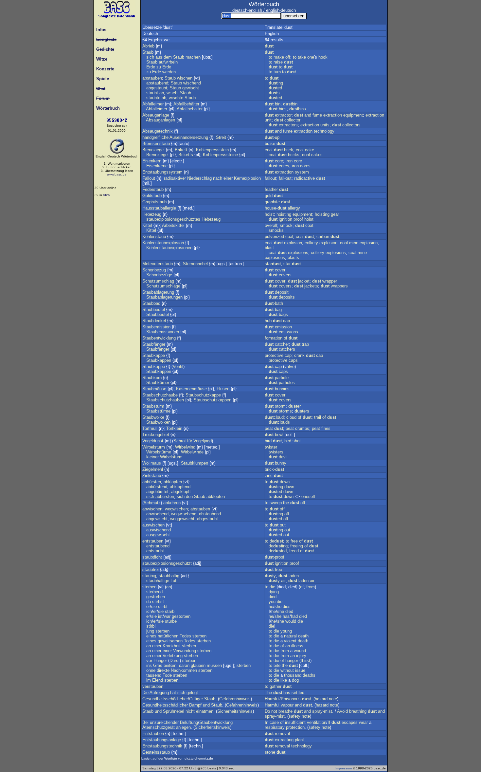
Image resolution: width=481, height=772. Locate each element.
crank (299, 355)
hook (323, 57)
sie (154, 606)
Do (267, 711)
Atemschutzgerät (158, 727)
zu (158, 66)
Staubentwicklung (159, 338)
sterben (149, 586)
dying (274, 591)
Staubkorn (152, 377)
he (271, 606)
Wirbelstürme (158, 452)
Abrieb (148, 46)
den (189, 496)
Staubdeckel (154, 320)
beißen (170, 665)
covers (285, 274)
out (283, 525)
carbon (322, 236)
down (285, 481)
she (278, 606)
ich (149, 611)
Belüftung (189, 722)
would (290, 621)
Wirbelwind (185, 447)
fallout (270, 178)
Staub (147, 52)
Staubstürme (158, 411)
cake (309, 149)
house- (275, 208)
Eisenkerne (157, 165)
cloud (274, 417)
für (189, 440)
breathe (285, 711)
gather (275, 686)
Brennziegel (153, 149)
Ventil (178, 366)
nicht (190, 711)
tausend (153, 675)
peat (269, 428)
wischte (176, 97)
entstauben (152, 541)
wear (363, 722)
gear (335, 214)
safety (294, 716)
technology (324, 131)
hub (268, 320)
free (294, 541)
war (167, 616)
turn (277, 71)
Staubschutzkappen (212, 399)
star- (292, 263)
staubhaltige (157, 580)
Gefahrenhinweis (235, 698)
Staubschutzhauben (165, 399)
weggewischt (182, 518)
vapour (287, 705)
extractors (288, 124)
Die (145, 692)
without (287, 670)
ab (161, 92)
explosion (293, 242)
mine (353, 242)
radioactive (304, 178)
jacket (304, 281)
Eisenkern (151, 160)
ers (301, 411)
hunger (291, 660)
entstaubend (157, 545)
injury (301, 655)
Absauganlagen (160, 120)
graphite (272, 201)
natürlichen (168, 636)
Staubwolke (153, 417)
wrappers (339, 286)
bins (283, 108)
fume (317, 115)
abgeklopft (181, 491)
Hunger (160, 660)
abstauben (152, 78)
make (279, 57)
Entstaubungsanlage (161, 739)
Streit (221, 137)
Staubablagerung (158, 292)
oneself (308, 496)
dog (295, 680)
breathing (357, 711)
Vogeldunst (152, 440)
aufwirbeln (168, 62)
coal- (274, 149)
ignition (285, 219)
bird (268, 440)
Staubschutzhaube (160, 395)
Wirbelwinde (192, 452)
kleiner (152, 456)
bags (283, 314)
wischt (173, 92)
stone (270, 752)
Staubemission (156, 326)
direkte (163, 670)
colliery (311, 242)
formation (273, 338)
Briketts (185, 154)
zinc (269, 475)
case (274, 722)
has (286, 616)
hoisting (283, 214)
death (303, 636)
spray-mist (322, 711)
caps (293, 360)
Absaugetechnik (157, 131)
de (276, 541)
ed (275, 87)
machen (193, 57)
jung (150, 631)
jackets (311, 286)
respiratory (275, 727)
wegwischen (176, 508)
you (272, 601)
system (302, 172)
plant (299, 739)
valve (289, 366)
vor (149, 660)
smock (286, 225)
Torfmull (149, 428)
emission (283, 326)
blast (269, 247)
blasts (293, 257)
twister (271, 447)
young (286, 631)
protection (295, 727)
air (283, 580)
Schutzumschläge (163, 286)
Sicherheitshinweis (235, 711)
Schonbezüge (159, 274)
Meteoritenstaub (157, 263)
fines (325, 428)
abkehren (172, 502)
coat (309, 225)
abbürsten (151, 481)
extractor (283, 115)
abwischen (152, 508)
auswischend (158, 529)
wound (300, 650)
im (148, 680)
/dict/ (106, 195)
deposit (282, 292)
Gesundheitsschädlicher (165, 698)
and (307, 115)
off (287, 57)
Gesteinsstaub (156, 752)
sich (150, 57)
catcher (282, 344)
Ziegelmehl (152, 469)
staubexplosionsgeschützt (167, 563)
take (302, 57)
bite (277, 665)
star (273, 263)
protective (274, 355)
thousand (292, 675)
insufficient (295, 722)
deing (278, 545)
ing (276, 83)
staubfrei (150, 569)
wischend (192, 83)
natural (290, 636)
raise (278, 62)
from (310, 586)
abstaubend (157, 83)
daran (184, 665)
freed (294, 550)
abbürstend (156, 486)
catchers (287, 349)
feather (271, 189)
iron (289, 160)
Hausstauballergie (159, 208)
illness (297, 645)
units (325, 124)
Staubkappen (158, 360)
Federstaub (153, 189)
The (268, 692)
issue (300, 670)
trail (317, 417)
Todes (185, 636)
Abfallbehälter (186, 103)
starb (169, 611)
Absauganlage (155, 115)
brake (270, 143)
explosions (298, 252)
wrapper (329, 281)
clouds (279, 422)
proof (298, 219)
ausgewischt (158, 534)
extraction (332, 115)
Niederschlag (199, 178)
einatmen (204, 711)
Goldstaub (152, 195)
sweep (276, 502)
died (272, 596)
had (294, 616)
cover (280, 269)
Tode (167, 675)
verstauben (152, 686)
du (148, 601)
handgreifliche (155, 137)
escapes (350, 722)
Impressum (343, 768)
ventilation (316, 722)
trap (305, 344)
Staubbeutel (153, 309)
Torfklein (174, 428)
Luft (174, 580)
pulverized (274, 236)
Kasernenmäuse (191, 388)
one (310, 57)
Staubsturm (153, 406)
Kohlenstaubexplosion (163, 242)
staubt (152, 92)
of (285, 338)
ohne (150, 670)
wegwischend (183, 513)
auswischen (153, 525)
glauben (198, 665)
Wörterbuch (107, 108)
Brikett (181, 149)
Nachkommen (184, 670)
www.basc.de (117, 174)
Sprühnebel (173, 711)
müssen (214, 665)
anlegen (183, 727)
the (286, 502)
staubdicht (152, 557)
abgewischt (157, 518)
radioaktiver (175, 178)
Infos (100, 29)
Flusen (223, 388)
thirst (305, 660)
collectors (351, 124)
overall (271, 225)
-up (272, 137)
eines (151, 636)
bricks (293, 154)
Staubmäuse (154, 388)
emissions (288, 331)
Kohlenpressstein (212, 149)
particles (287, 382)
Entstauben (153, 733)
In (266, 722)
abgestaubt (156, 87)
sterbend (154, 591)
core (279, 160)
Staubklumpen (194, 463)
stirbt (163, 606)
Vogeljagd (202, 440)
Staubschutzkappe (203, 395)
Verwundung (184, 650)
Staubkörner (157, 382)
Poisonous (291, 698)
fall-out (285, 178)
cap (286, 320)
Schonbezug (154, 269)
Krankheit (172, 645)
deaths (309, 675)
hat (173, 692)
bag (278, 309)
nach (217, 178)
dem (168, 57)
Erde (150, 66)
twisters (276, 452)
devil (283, 456)
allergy (294, 208)
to (270, 57)
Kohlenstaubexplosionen (169, 247)
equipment (353, 115)
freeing (296, 545)
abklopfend (180, 486)
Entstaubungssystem (162, 172)
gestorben (155, 596)
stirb (150, 626)
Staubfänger (153, 344)
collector (292, 120)
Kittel (147, 225)
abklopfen (173, 481)
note (333, 698)
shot (297, 440)
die (272, 586)
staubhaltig (169, 575)
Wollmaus (151, 463)
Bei (145, 722)
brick (288, 149)
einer (228, 178)
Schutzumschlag (158, 281)
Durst (174, 660)
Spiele (101, 78)
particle (282, 377)
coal (300, 149)
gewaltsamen (170, 640)
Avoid (342, 711)
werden (169, 71)
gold (269, 195)
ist (160, 616)
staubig (149, 575)
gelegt (192, 692)
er (294, 406)
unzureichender (164, 722)
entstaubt (155, 550)
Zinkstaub (151, 475)
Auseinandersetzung (188, 137)
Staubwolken (158, 422)
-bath (274, 303)
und (206, 705)
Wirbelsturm (153, 447)
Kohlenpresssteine (220, 154)
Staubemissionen (162, 331)
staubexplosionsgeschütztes (173, 219)
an (168, 586)
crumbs (302, 428)
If (329, 722)
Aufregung (159, 692)
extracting (284, 739)
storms (285, 411)
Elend (157, 680)
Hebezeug (151, 214)
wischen (184, 78)
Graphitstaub (154, 201)
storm (280, 406)
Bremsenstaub (156, 143)
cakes (317, 154)
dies (287, 606)
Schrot (179, 440)
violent (290, 640)
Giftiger (196, 698)
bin (277, 103)
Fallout (148, 178)
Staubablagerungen (164, 297)
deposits (287, 297)
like (283, 680)
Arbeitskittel (173, 225)
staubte (153, 97)
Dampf (195, 705)
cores (284, 165)
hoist (269, 214)
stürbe (171, 621)
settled (298, 692)
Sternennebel (195, 263)
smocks (276, 230)
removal (282, 733)
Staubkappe (153, 355)
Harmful (272, 698)
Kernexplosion (247, 178)
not (274, 711)
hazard (321, 698)
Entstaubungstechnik (162, 746)
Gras (157, 665)
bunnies (282, 388)
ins (149, 665)
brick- (274, 469)
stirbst (158, 601)
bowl (279, 434)
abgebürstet (157, 491)
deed (278, 550)
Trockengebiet (155, 434)
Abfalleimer (153, 103)
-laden (288, 575)
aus (158, 57)
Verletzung (173, 655)
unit (268, 120)
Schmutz (152, 502)
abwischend (157, 513)
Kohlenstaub (154, 236)
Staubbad (151, 303)
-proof (274, 557)
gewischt (190, 87)
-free (273, 569)
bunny (280, 463)
